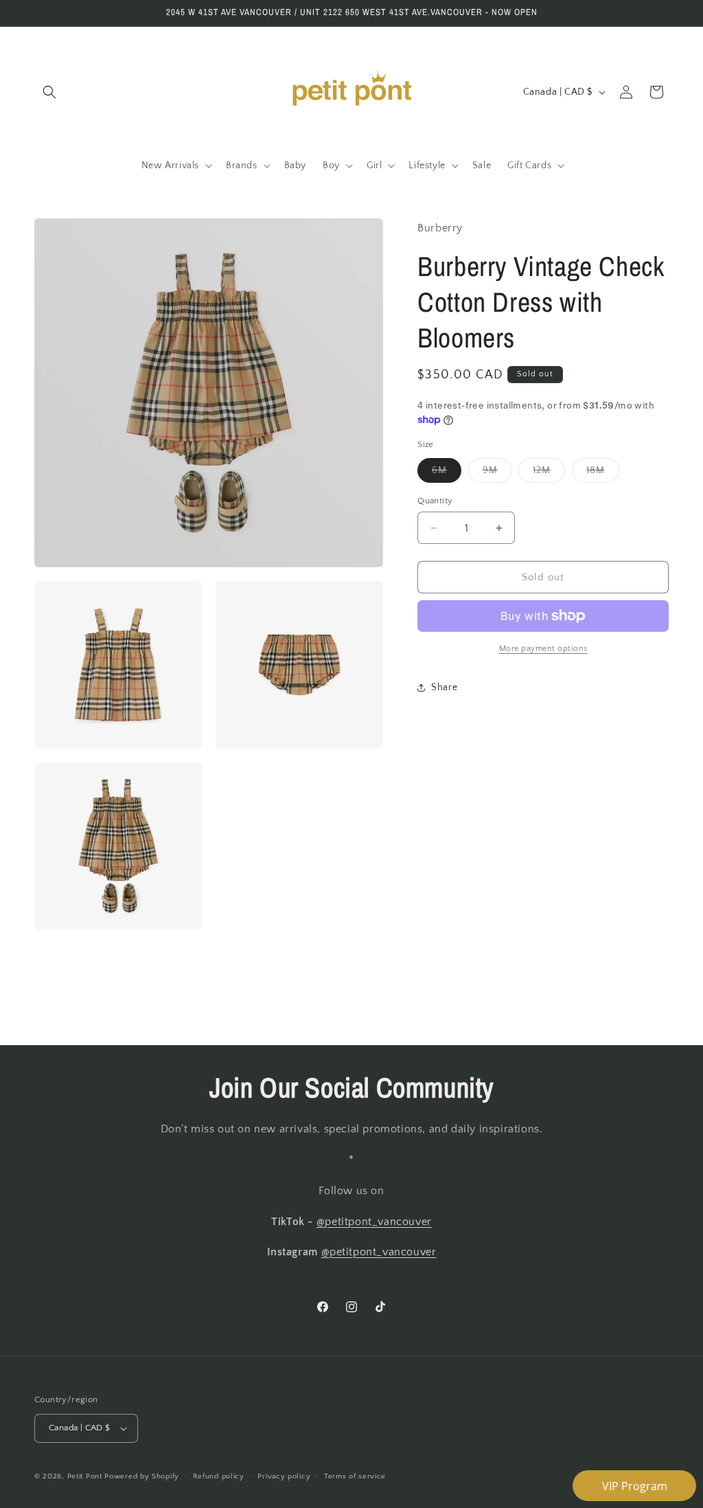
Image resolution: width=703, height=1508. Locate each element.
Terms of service (355, 1476)
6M (446, 473)
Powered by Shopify (141, 1476)
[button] (49, 92)
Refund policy (218, 1476)
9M (497, 473)
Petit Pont (84, 1476)
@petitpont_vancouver (374, 1221)
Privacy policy (283, 1476)
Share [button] (444, 687)
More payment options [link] (543, 648)
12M (549, 473)
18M (602, 473)
